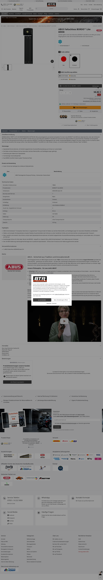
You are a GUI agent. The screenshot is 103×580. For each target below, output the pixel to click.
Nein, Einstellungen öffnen (61, 300)
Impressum (54, 303)
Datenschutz (49, 303)
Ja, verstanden (42, 300)
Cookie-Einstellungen (60, 294)
